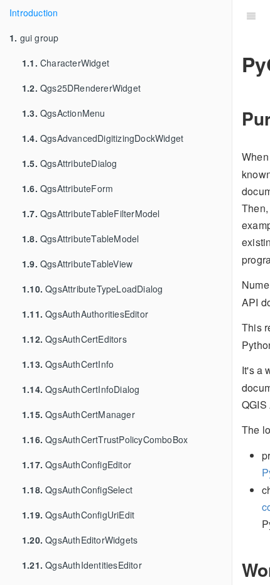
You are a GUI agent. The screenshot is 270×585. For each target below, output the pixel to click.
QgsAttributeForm (67, 188)
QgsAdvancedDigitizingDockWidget (102, 138)
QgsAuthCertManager (78, 414)
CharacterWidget (65, 62)
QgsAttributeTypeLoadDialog (92, 288)
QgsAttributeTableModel (80, 238)
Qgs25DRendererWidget (81, 88)
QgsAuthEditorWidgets (80, 540)
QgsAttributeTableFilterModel (91, 213)
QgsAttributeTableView (77, 263)
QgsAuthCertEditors (74, 339)
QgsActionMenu (63, 113)
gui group (33, 37)
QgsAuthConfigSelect (77, 489)
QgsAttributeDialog (69, 163)
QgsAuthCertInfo (68, 364)
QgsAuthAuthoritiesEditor (85, 314)
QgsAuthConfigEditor (76, 464)
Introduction (33, 12)
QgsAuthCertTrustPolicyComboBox (105, 439)
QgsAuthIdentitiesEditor (82, 565)
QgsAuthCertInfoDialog (80, 389)
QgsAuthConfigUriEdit (78, 514)
